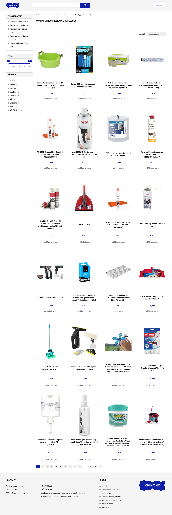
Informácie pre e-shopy (111, 500)
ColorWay (15, 96)
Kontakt (105, 486)
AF (12, 99)
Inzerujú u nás (107, 504)
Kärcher (14, 88)
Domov (40, 15)
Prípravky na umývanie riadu (19, 38)
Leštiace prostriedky (19, 22)
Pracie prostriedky (19, 25)
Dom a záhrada (50, 15)
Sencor (14, 103)
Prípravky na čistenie (18, 30)
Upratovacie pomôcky (19, 45)
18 (95, 467)
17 (90, 467)
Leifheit (14, 92)
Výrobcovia (106, 507)
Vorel (13, 106)
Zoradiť (142, 34)
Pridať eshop (159, 5)
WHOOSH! (15, 110)
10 (80, 467)
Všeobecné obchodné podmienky (111, 491)
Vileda (14, 85)
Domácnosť (61, 15)
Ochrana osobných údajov (112, 497)
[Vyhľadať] (85, 5)
